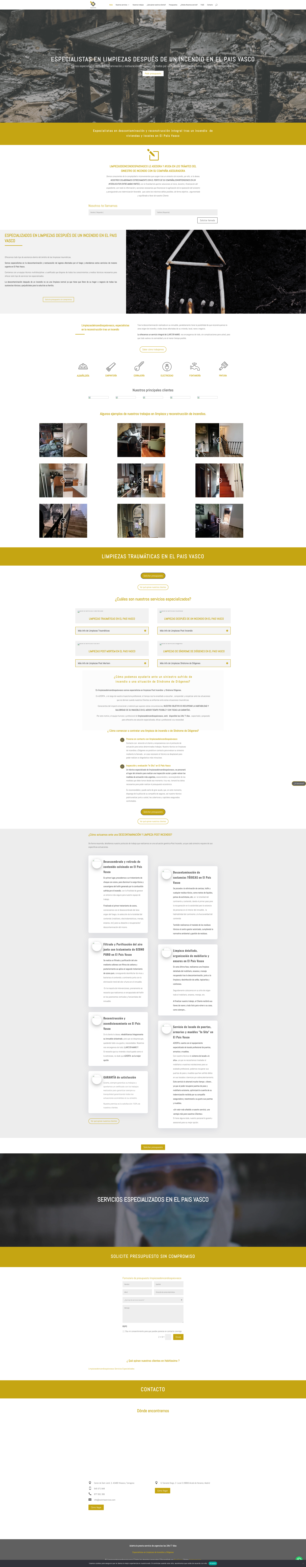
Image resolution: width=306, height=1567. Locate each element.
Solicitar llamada (207, 220)
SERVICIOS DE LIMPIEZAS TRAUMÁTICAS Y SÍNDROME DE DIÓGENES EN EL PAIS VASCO (153, 59)
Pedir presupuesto (153, 76)
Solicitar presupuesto (153, 575)
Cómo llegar (96, 1507)
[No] (303, 1563)
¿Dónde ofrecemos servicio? (189, 5)
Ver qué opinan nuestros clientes (153, 587)
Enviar (178, 1337)
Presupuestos (173, 5)
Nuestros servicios (121, 5)
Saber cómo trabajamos (153, 349)
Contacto (210, 5)
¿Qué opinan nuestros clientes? (156, 5)
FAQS (202, 5)
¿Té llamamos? (299, 783)
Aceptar (213, 1563)
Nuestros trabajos (138, 5)
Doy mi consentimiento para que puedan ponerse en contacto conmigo (153, 1331)
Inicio (111, 5)
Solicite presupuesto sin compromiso (58, 299)
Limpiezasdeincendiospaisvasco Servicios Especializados (111, 1368)
